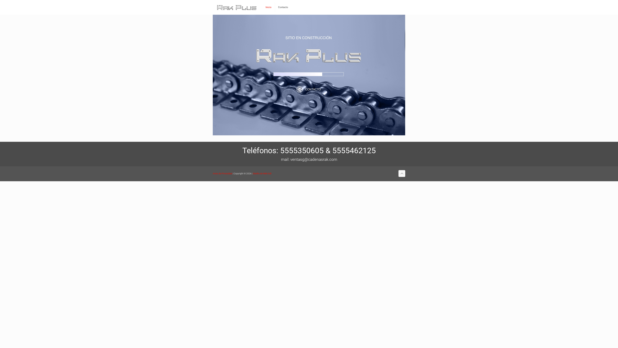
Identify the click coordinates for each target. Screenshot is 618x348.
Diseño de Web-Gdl (262, 173)
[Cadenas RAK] (237, 7)
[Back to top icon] (401, 173)
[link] (309, 75)
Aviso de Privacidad (222, 173)
